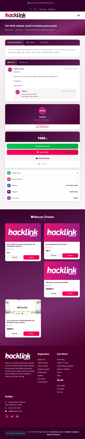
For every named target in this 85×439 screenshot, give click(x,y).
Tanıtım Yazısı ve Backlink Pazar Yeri (41, 3)
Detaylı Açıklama (15, 42)
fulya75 (42, 117)
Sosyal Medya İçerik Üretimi (56, 244)
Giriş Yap (43, 9)
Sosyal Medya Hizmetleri (65, 366)
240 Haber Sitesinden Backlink (57, 282)
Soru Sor (24, 62)
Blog (58, 375)
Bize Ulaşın (41, 379)
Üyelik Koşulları (43, 363)
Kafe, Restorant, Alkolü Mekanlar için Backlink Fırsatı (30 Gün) (21, 321)
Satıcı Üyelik (61, 386)
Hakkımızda (41, 360)
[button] (78, 15)
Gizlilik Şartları (42, 372)
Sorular (12, 62)
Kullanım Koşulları (43, 369)
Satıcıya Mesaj (43, 158)
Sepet (32, 257)
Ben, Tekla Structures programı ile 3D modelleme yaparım (21, 245)
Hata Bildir (44, 164)
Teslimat (31, 42)
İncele (15, 257)
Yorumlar (45, 42)
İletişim (59, 372)
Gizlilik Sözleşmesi (53, 434)
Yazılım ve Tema (62, 363)
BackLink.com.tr (58, 432)
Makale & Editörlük (63, 369)
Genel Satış (19, 30)
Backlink (40, 375)
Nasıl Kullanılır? (42, 382)
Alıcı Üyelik (60, 389)
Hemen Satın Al (43, 146)
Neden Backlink (43, 366)
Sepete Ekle (43, 152)
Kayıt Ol (52, 9)
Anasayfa (9, 30)
